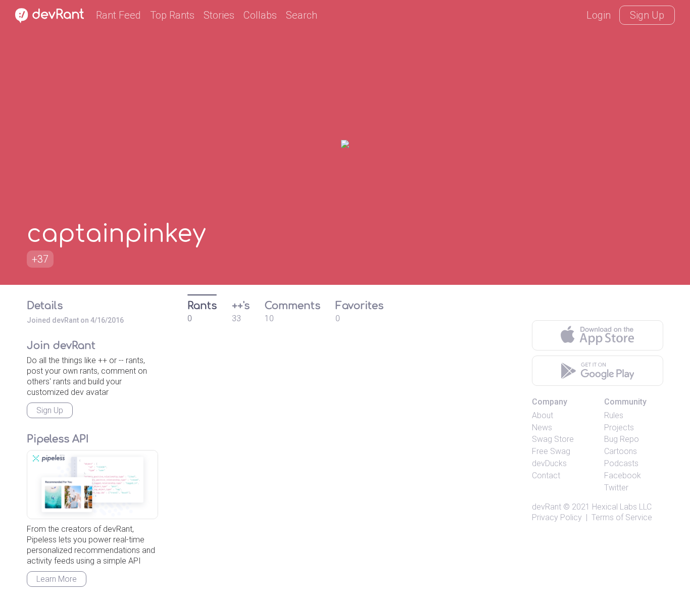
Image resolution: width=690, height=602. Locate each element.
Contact (546, 475)
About (542, 415)
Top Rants (172, 15)
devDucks (549, 463)
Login (598, 15)
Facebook (622, 475)
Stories (219, 15)
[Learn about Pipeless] (92, 484)
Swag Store (553, 439)
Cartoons (620, 451)
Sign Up (647, 15)
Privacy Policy (557, 517)
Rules (613, 415)
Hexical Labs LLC (622, 507)
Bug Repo (621, 439)
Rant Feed (118, 15)
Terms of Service (622, 517)
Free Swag (551, 451)
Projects (619, 427)
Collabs (260, 15)
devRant (546, 507)
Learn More (56, 579)
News (542, 427)
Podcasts (621, 463)
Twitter (616, 487)
